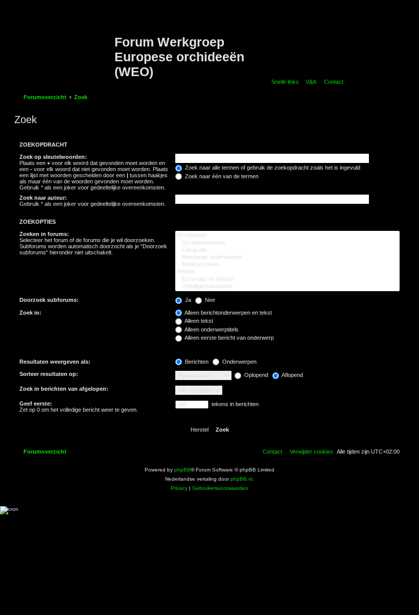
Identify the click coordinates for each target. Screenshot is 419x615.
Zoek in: (30, 313)
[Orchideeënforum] (287, 243)
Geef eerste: (35, 403)
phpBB (182, 469)
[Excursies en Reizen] (287, 279)
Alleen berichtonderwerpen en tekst (227, 313)
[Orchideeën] (287, 235)
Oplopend (255, 375)
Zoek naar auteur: (43, 198)
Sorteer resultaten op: (48, 374)
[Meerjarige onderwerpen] (287, 257)
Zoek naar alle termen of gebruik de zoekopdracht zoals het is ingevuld (271, 167)
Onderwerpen (239, 362)
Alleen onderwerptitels (211, 329)
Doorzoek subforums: (49, 300)
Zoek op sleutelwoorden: (53, 157)
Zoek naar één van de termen (221, 176)
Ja (187, 300)
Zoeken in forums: (44, 234)
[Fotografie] (287, 250)
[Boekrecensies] (287, 264)
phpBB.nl (241, 479)
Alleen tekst (198, 321)
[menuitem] (308, 82)
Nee (209, 300)
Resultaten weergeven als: (54, 362)
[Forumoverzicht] (65, 42)
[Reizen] (287, 271)
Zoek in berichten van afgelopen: (63, 389)
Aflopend (292, 375)
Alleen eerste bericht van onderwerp (228, 338)
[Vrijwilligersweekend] (287, 286)
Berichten (195, 362)
